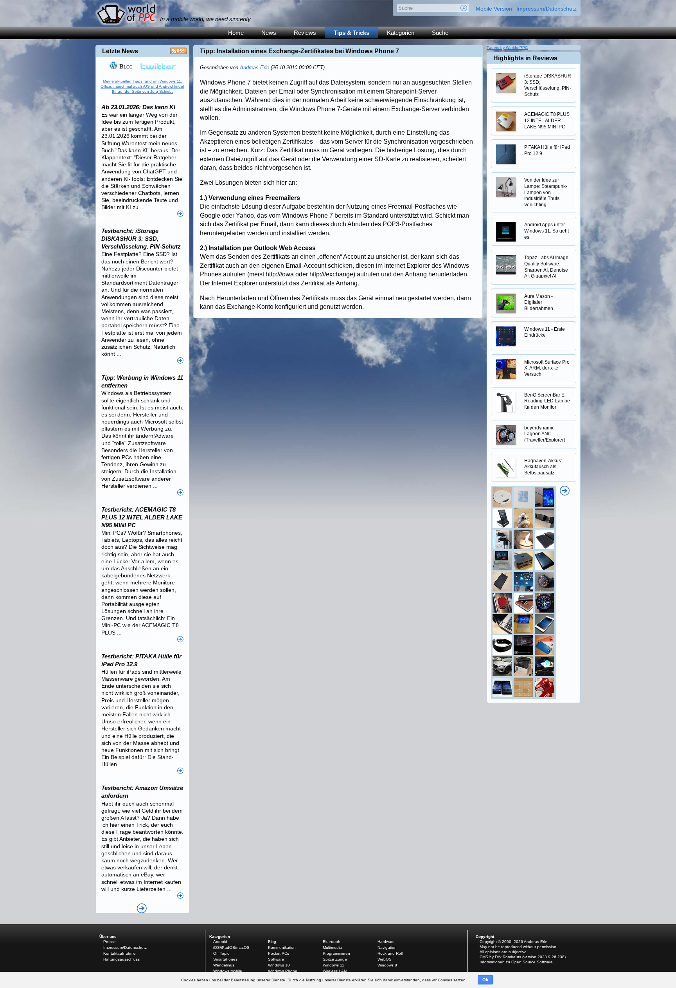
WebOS (385, 959)
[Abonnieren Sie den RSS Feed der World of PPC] (178, 53)
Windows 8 (387, 965)
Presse (109, 941)
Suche (440, 32)
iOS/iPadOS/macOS (231, 947)
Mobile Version (494, 8)
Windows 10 (279, 965)
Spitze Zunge (335, 959)
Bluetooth (331, 941)
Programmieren (336, 953)
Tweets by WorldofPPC (507, 47)
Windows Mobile (227, 971)
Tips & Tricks (351, 32)
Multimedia (332, 947)
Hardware (386, 941)
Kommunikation (282, 947)
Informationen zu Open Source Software (516, 962)
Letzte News (120, 51)
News (268, 32)
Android (220, 941)
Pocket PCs (278, 953)
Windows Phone (282, 971)
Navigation (387, 947)
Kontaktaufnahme (119, 953)
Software (276, 959)
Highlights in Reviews (525, 58)
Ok (485, 979)
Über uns (108, 936)
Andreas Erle (254, 67)
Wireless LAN (335, 971)
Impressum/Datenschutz (546, 8)
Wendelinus (223, 965)
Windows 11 (333, 965)
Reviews (305, 32)
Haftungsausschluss (121, 959)
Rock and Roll (390, 953)
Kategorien (400, 32)
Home (236, 32)
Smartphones (225, 959)
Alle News (142, 908)
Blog (125, 66)
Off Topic (221, 953)
